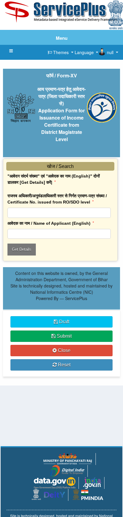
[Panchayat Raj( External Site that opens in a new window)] (67, 458)
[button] (11, 51)
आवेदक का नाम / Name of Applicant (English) (50, 223)
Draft (63, 321)
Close (63, 350)
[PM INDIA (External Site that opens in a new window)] (88, 494)
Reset (63, 364)
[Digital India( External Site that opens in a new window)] (67, 470)
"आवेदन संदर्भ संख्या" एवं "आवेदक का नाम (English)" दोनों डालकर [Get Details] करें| (53, 179)
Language (84, 52)
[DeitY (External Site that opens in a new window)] (48, 494)
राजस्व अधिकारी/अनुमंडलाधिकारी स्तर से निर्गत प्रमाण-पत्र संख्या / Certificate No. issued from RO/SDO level (57, 198)
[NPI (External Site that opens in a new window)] (92, 482)
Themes (61, 52)
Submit (64, 336)
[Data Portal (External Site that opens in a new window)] (55, 482)
